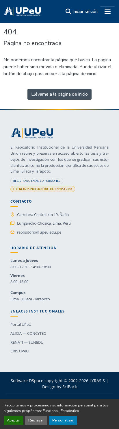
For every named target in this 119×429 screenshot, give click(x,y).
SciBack (69, 386)
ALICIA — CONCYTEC (28, 333)
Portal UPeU (20, 324)
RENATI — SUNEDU (26, 342)
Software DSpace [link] (27, 380)
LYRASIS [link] (97, 380)
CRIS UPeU (19, 351)
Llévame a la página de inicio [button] (59, 94)
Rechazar (36, 420)
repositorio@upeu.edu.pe (39, 232)
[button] (22, 11)
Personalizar (63, 420)
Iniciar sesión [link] (85, 11)
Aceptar (13, 420)
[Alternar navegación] (107, 11)
